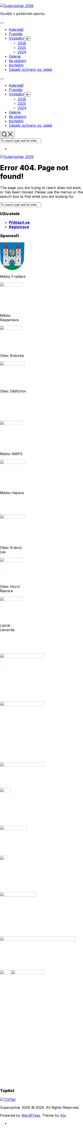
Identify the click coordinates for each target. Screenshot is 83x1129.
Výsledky (16, 38)
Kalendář (16, 29)
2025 (22, 47)
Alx (63, 1115)
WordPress (30, 1115)
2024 (22, 52)
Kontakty (16, 65)
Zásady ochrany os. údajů (30, 69)
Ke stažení (17, 61)
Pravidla (15, 34)
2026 (22, 43)
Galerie (15, 56)
